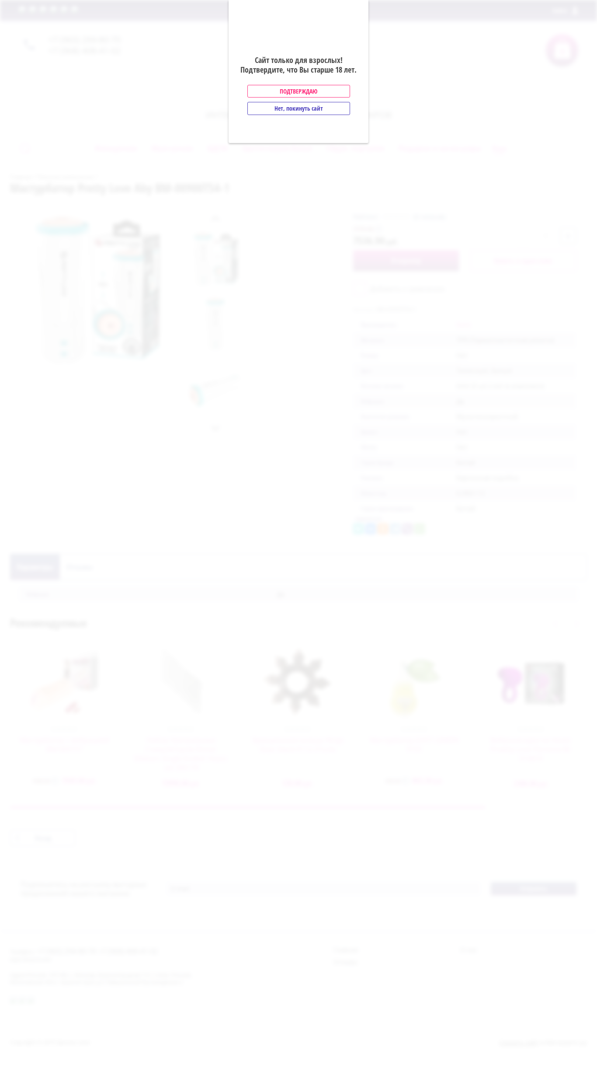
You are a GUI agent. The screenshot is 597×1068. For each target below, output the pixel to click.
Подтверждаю (298, 91)
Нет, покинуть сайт (298, 108)
